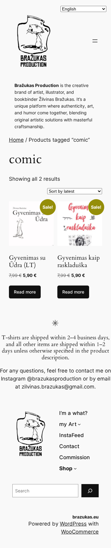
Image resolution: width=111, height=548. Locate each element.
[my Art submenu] (79, 424)
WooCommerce (80, 532)
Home (16, 140)
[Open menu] (95, 41)
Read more (25, 291)
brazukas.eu (85, 516)
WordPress (73, 524)
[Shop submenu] (75, 468)
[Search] (90, 490)
